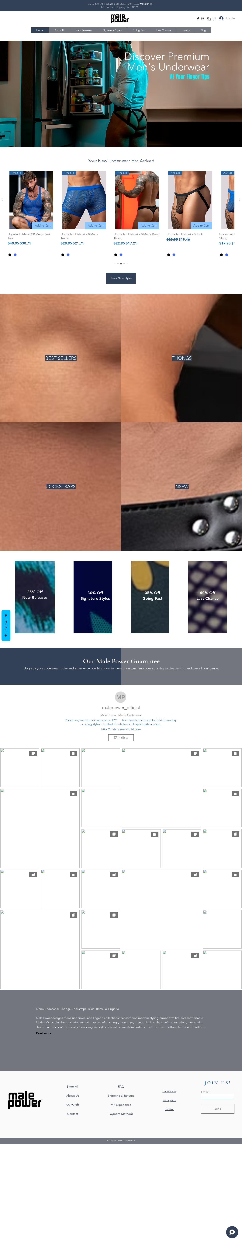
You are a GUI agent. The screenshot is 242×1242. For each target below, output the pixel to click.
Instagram (169, 1100)
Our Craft (72, 1104)
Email (205, 1091)
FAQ (121, 1086)
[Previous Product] (2, 200)
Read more (43, 1033)
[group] (121, 214)
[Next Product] (239, 200)
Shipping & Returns (121, 1095)
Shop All (72, 1086)
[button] (214, 18)
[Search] (210, 19)
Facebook (169, 1091)
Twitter (169, 1109)
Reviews (6, 625)
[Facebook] (198, 18)
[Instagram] (203, 18)
